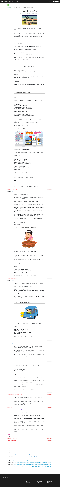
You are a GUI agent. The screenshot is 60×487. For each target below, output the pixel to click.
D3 (26, 481)
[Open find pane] (58, 13)
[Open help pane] (58, 15)
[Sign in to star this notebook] (48, 5)
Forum (38, 482)
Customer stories (39, 481)
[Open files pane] (58, 5)
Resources (11, 1)
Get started (56, 1)
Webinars (38, 479)
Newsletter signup (49, 481)
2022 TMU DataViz (12, 4)
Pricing (17, 1)
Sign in (50, 1)
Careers (48, 479)
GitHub (48, 482)
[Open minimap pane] (58, 9)
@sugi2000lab (20, 5)
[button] (6, 9)
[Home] (6, 480)
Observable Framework (29, 479)
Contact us (48, 480)
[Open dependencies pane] (58, 11)
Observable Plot (28, 480)
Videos (38, 480)
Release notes (28, 482)
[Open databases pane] (58, 7)
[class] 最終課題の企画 (29, 7)
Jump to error (49, 189)
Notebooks (6, 1)
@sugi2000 (15, 5)
